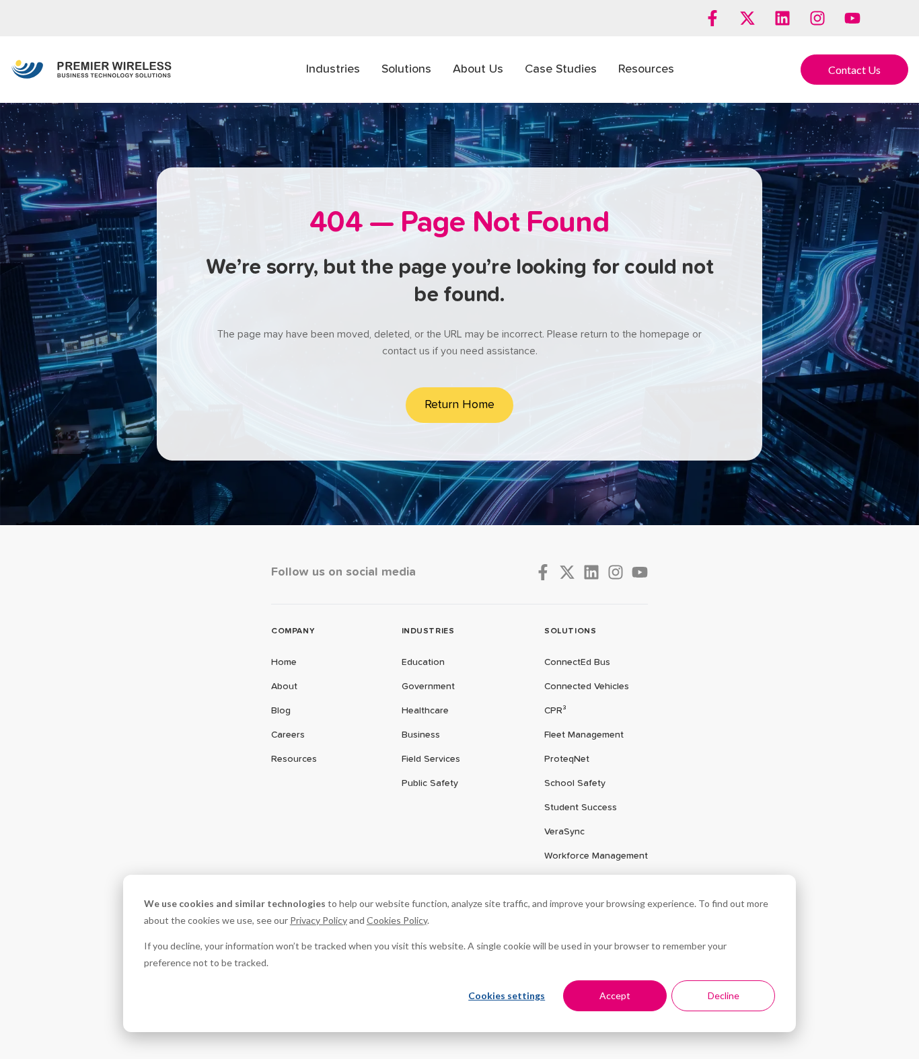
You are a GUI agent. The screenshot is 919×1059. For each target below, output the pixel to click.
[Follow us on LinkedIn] (782, 18)
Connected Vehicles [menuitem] (586, 686)
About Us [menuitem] (478, 69)
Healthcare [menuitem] (425, 710)
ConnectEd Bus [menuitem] (577, 662)
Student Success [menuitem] (580, 807)
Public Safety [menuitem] (430, 783)
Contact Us (854, 69)
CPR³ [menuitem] (555, 710)
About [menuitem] (284, 686)
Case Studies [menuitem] (561, 69)
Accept (614, 995)
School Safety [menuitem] (574, 783)
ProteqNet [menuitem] (566, 759)
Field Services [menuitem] (431, 759)
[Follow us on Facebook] (712, 18)
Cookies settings (506, 995)
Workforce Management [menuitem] (596, 856)
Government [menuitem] (428, 686)
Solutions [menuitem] (406, 69)
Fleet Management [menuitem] (584, 735)
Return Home (459, 405)
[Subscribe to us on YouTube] (852, 18)
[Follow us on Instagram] (817, 18)
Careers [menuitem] (288, 735)
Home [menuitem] (284, 662)
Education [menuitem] (423, 662)
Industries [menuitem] (333, 69)
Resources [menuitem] (646, 69)
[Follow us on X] (747, 18)
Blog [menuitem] (281, 710)
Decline (723, 995)
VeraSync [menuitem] (564, 831)
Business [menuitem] (421, 735)
